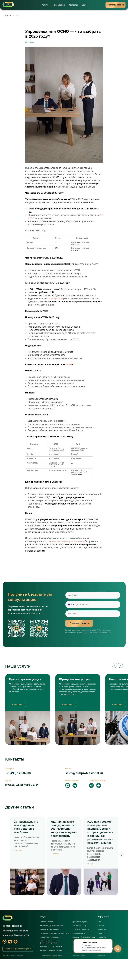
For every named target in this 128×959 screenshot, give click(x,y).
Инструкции (102, 937)
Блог (84, 5)
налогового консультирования (68, 541)
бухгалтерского (54, 298)
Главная (8, 15)
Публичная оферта (79, 955)
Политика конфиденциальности (51, 955)
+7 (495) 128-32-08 (18, 773)
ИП (101, 215)
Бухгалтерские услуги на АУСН (51, 946)
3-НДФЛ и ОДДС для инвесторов (52, 925)
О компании (59, 5)
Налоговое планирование (49, 929)
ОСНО (69, 364)
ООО (32, 218)
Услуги (45, 5)
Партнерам (101, 955)
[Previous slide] (114, 665)
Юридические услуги (80, 925)
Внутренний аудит (78, 933)
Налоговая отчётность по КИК (51, 937)
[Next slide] (120, 665)
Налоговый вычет (46, 922)
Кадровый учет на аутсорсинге (51, 950)
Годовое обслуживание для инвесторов (54, 933)
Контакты (73, 5)
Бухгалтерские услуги (80, 922)
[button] (18, 949)
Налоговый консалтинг (80, 929)
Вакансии (101, 925)
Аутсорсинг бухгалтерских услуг (84, 937)
